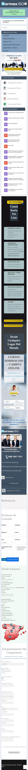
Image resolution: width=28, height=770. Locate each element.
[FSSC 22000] (6, 146)
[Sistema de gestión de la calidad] (6, 119)
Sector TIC (7, 407)
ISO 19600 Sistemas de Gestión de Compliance (15, 190)
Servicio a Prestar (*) (6, 661)
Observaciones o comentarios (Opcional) (10, 737)
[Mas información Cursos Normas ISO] (14, 391)
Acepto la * (21, 548)
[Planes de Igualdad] (6, 124)
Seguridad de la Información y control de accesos (15, 184)
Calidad (17, 401)
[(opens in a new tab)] (6, 179)
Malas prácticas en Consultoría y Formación (16, 173)
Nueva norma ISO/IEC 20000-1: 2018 (15, 129)
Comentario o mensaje (6, 547)
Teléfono (18, 525)
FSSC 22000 (10, 145)
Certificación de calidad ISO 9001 (16, 112)
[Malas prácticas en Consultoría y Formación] (6, 174)
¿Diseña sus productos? (6, 676)
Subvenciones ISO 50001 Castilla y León (15, 168)
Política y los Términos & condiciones (21, 548)
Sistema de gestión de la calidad (16, 118)
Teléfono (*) (4, 700)
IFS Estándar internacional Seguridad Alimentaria (14, 135)
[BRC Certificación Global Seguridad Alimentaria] (6, 141)
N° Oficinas (3, 722)
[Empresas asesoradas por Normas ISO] (14, 508)
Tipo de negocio (5, 668)
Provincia (18, 539)
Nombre (4, 525)
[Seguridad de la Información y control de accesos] (6, 185)
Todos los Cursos (7, 402)
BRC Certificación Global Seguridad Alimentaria (14, 140)
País (3, 539)
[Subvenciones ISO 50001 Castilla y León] (6, 168)
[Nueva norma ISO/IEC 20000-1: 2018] (6, 130)
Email (6, 711)
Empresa (4, 532)
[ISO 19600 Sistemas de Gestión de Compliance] (6, 190)
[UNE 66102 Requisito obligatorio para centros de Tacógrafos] (6, 152)
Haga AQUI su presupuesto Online (14, 12)
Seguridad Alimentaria (17, 408)
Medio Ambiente (19, 404)
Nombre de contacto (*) (6, 692)
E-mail (17, 532)
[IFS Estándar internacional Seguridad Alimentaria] (6, 135)
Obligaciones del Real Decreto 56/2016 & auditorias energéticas (16, 179)
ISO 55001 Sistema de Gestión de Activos (16, 162)
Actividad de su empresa (6, 683)
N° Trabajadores (5, 718)
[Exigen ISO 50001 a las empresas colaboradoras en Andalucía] (6, 157)
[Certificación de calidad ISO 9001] (6, 113)
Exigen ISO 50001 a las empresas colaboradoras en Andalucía (16, 157)
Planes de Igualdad (12, 123)
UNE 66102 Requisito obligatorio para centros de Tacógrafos (16, 151)
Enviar (4, 559)
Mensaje (3, 729)
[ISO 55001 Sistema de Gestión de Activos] (6, 163)
